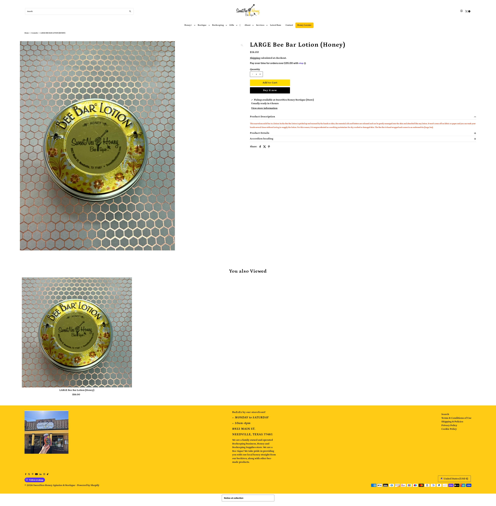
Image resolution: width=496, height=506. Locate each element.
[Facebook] (25, 474)
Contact (289, 25)
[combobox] (79, 11)
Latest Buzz (275, 25)
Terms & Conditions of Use (456, 418)
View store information (264, 108)
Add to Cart (270, 82)
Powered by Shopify (88, 485)
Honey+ (188, 25)
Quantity (255, 69)
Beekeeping (218, 25)
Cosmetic (34, 33)
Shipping (255, 58)
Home (27, 33)
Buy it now (270, 90)
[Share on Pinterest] (269, 146)
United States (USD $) (456, 478)
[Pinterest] (32, 474)
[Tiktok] (47, 474)
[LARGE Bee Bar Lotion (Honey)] (77, 332)
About (247, 25)
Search (445, 414)
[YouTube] (36, 474)
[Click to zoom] (242, 45)
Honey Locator (304, 25)
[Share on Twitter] (264, 146)
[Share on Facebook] (260, 146)
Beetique (202, 25)
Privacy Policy (449, 425)
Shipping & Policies (452, 421)
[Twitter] (29, 474)
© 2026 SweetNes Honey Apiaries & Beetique (50, 485)
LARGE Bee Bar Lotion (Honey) (76, 390)
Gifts (231, 25)
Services (260, 25)
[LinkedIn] (40, 474)
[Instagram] (44, 474)
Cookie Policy (449, 429)
